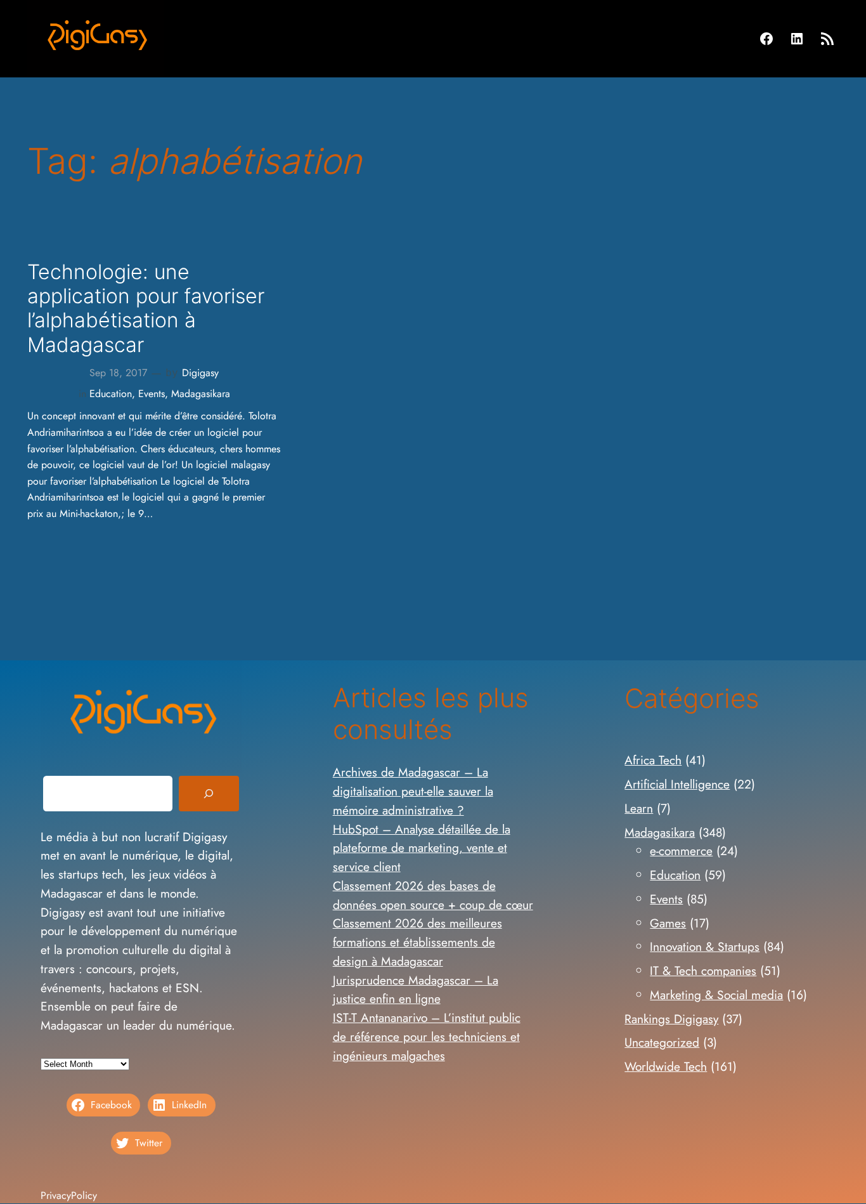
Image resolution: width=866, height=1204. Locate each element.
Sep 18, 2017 (118, 372)
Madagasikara (200, 393)
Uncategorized (661, 1042)
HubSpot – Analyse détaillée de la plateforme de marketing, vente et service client (421, 848)
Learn (638, 808)
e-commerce (681, 851)
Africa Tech (653, 760)
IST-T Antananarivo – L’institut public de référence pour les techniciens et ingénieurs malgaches (426, 1036)
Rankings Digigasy (671, 1019)
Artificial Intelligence (677, 784)
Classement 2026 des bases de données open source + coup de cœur (433, 895)
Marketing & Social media (716, 995)
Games (668, 923)
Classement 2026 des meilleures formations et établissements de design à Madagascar (417, 942)
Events (151, 393)
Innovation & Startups (704, 946)
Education (110, 393)
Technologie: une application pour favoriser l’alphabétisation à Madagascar (145, 308)
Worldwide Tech (665, 1066)
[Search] (208, 793)
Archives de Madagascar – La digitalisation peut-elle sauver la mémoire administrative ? (413, 791)
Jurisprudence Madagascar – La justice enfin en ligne (415, 989)
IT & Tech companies (703, 970)
